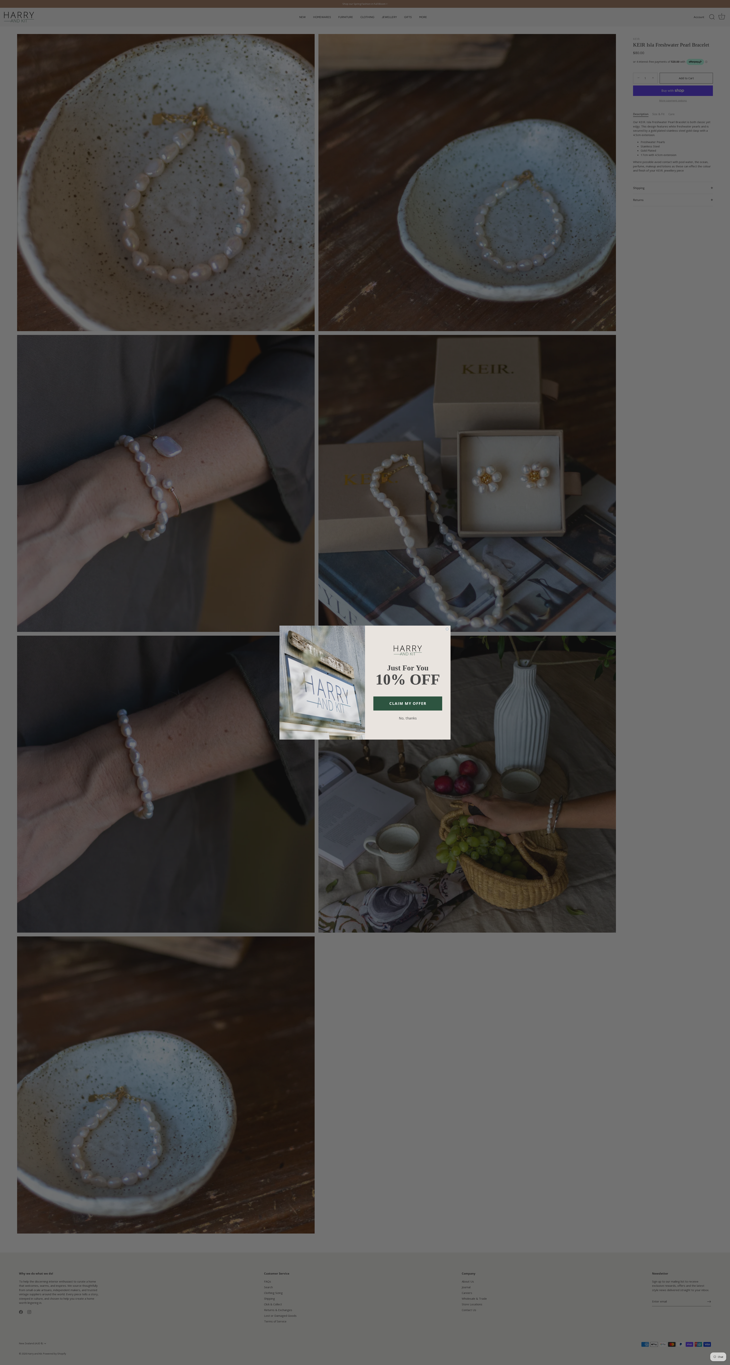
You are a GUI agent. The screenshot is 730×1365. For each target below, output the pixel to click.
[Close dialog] (447, 629)
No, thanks (408, 718)
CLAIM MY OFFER (407, 703)
